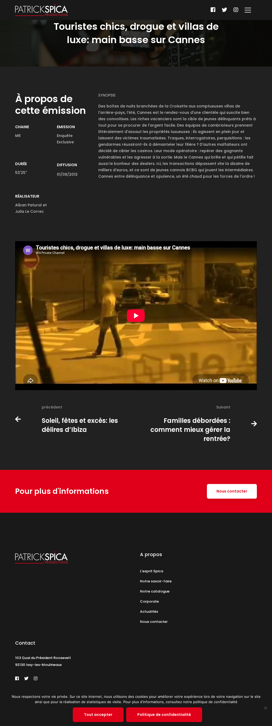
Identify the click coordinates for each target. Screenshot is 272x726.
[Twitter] (224, 10)
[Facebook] (213, 10)
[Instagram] (236, 10)
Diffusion (67, 165)
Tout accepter (98, 714)
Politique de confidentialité (164, 714)
